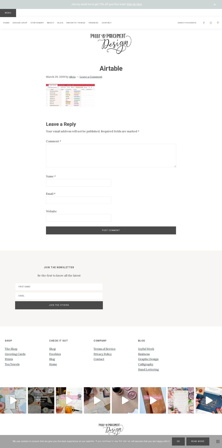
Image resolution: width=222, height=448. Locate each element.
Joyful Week (146, 349)
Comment (53, 141)
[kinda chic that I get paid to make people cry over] (41, 400)
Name (51, 176)
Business (144, 354)
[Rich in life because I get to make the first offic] (97, 400)
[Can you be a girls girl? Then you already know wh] (13, 400)
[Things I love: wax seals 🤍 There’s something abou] (125, 400)
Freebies (55, 354)
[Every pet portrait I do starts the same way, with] (69, 400)
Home (53, 364)
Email (50, 194)
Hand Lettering (148, 369)
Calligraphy (145, 364)
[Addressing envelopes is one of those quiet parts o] (209, 400)
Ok (178, 441)
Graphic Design (148, 359)
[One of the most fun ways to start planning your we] (153, 400)
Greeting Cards (15, 354)
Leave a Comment (91, 76)
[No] (218, 441)
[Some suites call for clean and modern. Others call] (181, 400)
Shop (52, 349)
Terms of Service (105, 349)
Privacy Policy (103, 354)
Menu (8, 13)
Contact (99, 359)
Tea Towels (12, 364)
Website (51, 211)
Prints (9, 359)
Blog (52, 359)
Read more (198, 441)
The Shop (11, 349)
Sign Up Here (134, 4)
